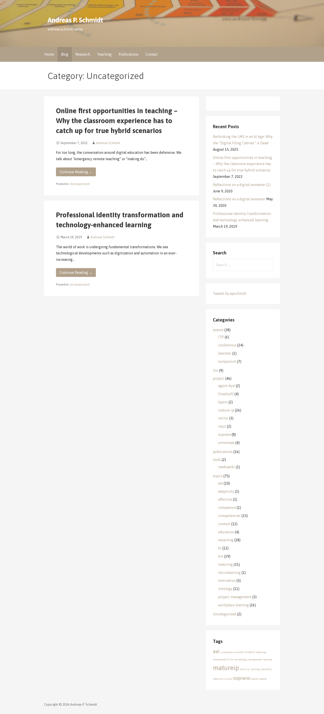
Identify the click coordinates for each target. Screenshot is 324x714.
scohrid (228, 679)
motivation (227, 580)
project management (234, 597)
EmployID (226, 394)
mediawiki (226, 467)
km (220, 556)
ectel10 (239, 652)
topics (218, 476)
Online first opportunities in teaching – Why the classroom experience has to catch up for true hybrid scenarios (116, 121)
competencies (229, 516)
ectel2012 (249, 652)
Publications (128, 54)
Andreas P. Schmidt (75, 20)
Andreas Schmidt (108, 143)
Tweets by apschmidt (229, 293)
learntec (224, 353)
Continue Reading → (76, 172)
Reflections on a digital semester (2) (241, 185)
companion (227, 507)
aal (220, 483)
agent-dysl (226, 386)
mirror (223, 418)
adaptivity (226, 491)
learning (267, 659)
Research (82, 54)
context (224, 524)
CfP (221, 337)
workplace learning (233, 605)
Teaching (104, 54)
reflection (218, 679)
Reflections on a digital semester (239, 199)
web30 (263, 679)
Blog (64, 54)
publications (223, 452)
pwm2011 (266, 669)
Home (49, 54)
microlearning (229, 573)
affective (225, 499)
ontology (225, 589)
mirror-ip (245, 669)
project (218, 378)
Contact (151, 54)
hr (220, 548)
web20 (255, 679)
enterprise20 (220, 659)
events (218, 330)
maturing (225, 564)
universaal (226, 443)
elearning (225, 540)
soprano (224, 434)
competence (228, 652)
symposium (227, 361)
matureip (226, 667)
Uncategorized (79, 184)
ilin (215, 370)
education (226, 532)
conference (227, 345)
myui (222, 426)
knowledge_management (248, 659)
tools (217, 460)
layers (223, 402)
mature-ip (226, 410)
